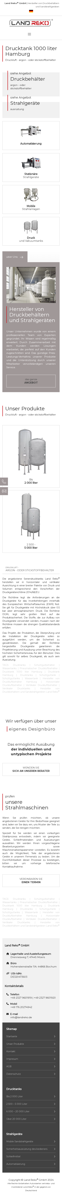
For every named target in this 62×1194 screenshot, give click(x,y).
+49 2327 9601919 (21, 997)
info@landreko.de (21, 1017)
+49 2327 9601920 (45, 997)
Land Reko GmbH (35, 1179)
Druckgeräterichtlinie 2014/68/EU (20, 592)
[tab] (15, 256)
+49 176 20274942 (21, 1007)
